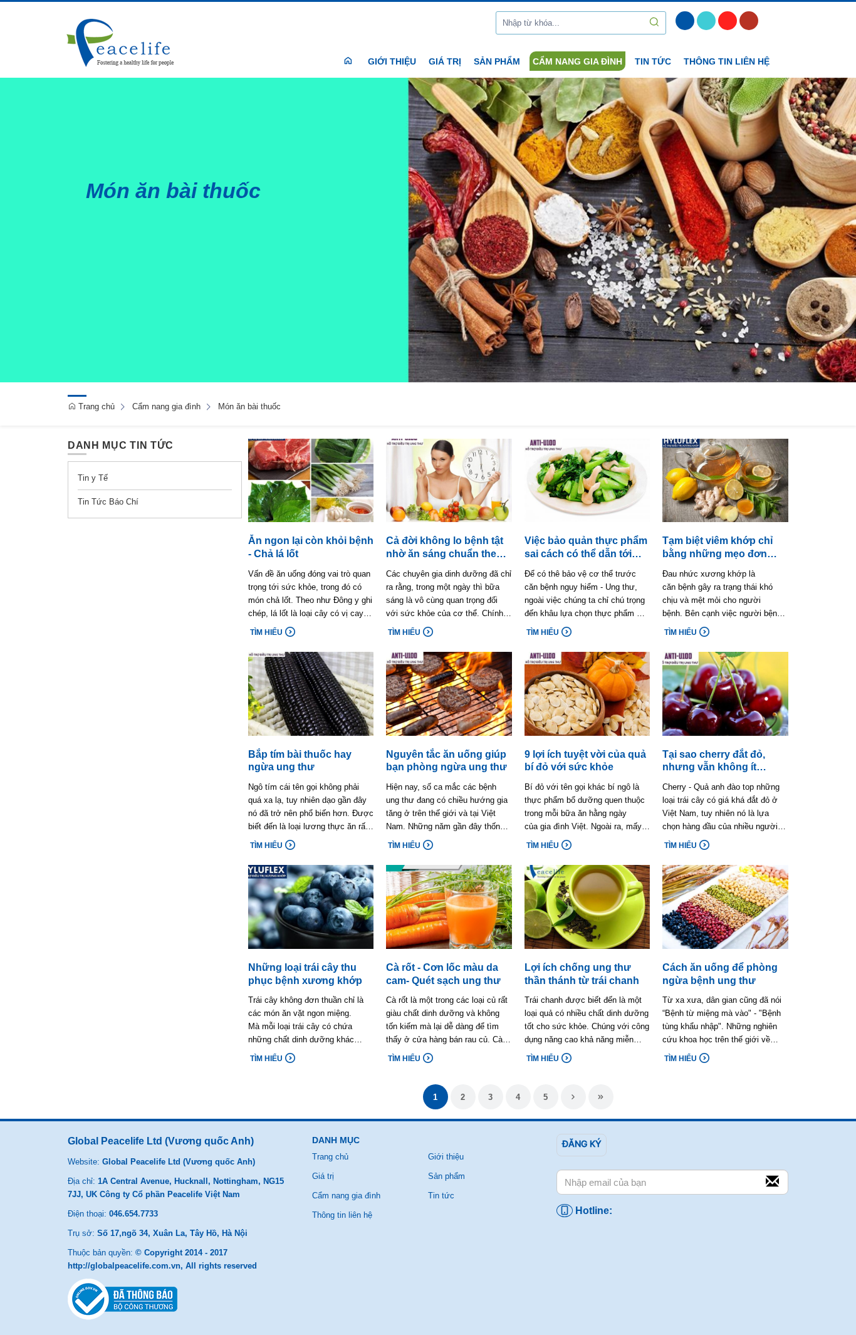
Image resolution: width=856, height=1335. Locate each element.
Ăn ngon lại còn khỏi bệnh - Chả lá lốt (310, 547)
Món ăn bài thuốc (249, 406)
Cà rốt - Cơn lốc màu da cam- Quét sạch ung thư (443, 974)
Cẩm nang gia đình (166, 406)
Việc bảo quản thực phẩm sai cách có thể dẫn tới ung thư (586, 548)
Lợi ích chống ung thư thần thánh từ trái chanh (582, 974)
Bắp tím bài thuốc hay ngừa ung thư (300, 761)
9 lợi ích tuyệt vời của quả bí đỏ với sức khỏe (585, 761)
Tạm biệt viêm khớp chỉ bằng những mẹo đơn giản (717, 548)
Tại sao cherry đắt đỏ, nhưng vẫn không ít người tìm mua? (713, 762)
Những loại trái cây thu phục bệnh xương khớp (305, 974)
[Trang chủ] (122, 44)
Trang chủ (95, 406)
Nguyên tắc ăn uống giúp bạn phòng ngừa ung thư (446, 761)
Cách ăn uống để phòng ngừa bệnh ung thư (720, 974)
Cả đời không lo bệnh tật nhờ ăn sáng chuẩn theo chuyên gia (444, 548)
